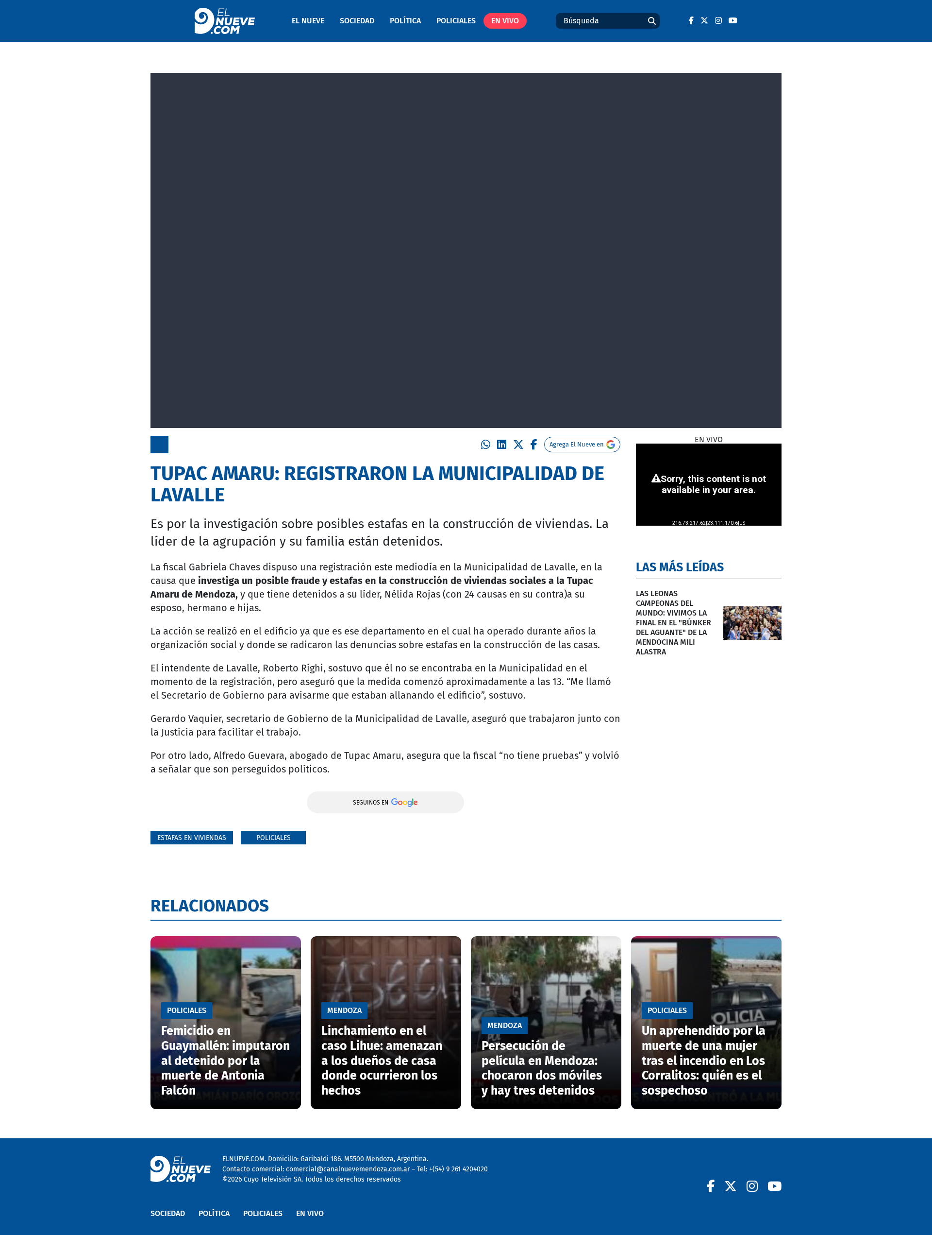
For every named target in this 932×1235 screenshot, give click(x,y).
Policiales (456, 20)
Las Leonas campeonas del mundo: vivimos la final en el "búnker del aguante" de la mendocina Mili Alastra (673, 622)
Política (405, 20)
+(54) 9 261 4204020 (458, 1169)
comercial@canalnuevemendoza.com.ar (348, 1169)
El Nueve (308, 20)
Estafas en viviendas (191, 838)
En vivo (505, 20)
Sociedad (357, 20)
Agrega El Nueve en (576, 444)
